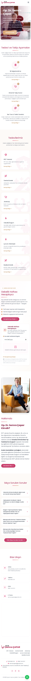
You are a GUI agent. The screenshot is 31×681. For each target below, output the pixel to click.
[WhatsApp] (27, 677)
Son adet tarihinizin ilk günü (12, 336)
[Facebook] (15, 671)
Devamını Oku (7, 466)
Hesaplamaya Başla (9, 319)
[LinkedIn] (18, 671)
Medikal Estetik (26, 655)
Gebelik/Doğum (14, 653)
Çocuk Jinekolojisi (25, 653)
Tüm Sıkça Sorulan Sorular (15, 540)
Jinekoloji (27, 651)
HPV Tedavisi (9, 651)
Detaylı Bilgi (15, 79)
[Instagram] (12, 671)
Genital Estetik (9, 32)
